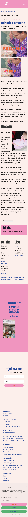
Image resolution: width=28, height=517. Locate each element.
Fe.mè (16, 246)
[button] (26, 486)
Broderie (4, 273)
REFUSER (14, 507)
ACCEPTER (14, 504)
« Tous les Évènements (8, 11)
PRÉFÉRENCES (14, 511)
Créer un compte (8, 460)
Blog (4, 476)
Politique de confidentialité (11, 467)
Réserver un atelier (9, 447)
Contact (5, 478)
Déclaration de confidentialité (17, 514)
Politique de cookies (8, 514)
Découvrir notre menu (10, 452)
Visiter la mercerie (8, 449)
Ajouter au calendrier (8, 221)
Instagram (14, 316)
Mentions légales (8, 463)
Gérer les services (5, 500)
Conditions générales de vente (13, 465)
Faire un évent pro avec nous (12, 454)
